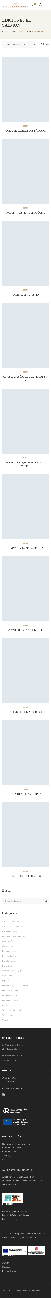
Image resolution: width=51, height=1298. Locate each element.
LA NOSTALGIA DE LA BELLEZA (25, 548)
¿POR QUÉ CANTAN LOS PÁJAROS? (25, 130)
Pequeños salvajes (10, 990)
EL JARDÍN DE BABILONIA (25, 794)
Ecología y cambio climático (14, 936)
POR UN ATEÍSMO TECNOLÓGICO (25, 212)
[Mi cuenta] (40, 5)
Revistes (5, 1005)
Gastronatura (7, 946)
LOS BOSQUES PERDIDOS (25, 876)
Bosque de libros (9, 931)
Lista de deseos (9, 1271)
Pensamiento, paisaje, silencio (15, 985)
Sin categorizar (8, 1015)
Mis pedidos (7, 1267)
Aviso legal (7, 1155)
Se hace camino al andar (13, 1010)
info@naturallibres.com (20, 1215)
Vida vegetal (7, 1020)
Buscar (46, 901)
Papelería (6, 980)
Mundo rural (7, 976)
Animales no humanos (12, 926)
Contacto (6, 1159)
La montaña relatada (11, 951)
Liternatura (7, 966)
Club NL (6, 1263)
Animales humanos (10, 921)
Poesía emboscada (10, 1000)
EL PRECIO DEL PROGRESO (25, 712)
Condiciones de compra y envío (16, 1144)
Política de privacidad (11, 1147)
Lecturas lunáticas (10, 956)
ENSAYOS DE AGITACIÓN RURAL (25, 630)
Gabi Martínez (8, 941)
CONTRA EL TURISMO (25, 294)
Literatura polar (9, 961)
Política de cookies (10, 1151)
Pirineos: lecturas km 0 (12, 995)
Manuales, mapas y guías (13, 971)
